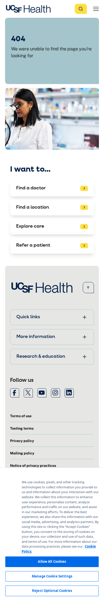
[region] (52, 534)
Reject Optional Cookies (52, 590)
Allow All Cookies (52, 561)
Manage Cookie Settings (52, 576)
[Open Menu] (96, 9)
